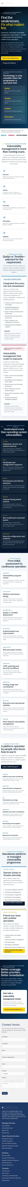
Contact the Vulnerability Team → (14, 1009)
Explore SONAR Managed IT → (11, 766)
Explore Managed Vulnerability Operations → (13, 950)
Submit (4, 1093)
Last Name (5, 1043)
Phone (4, 1064)
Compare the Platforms (9, 63)
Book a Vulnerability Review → (11, 58)
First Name (5, 1036)
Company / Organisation (8, 1057)
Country (4, 1070)
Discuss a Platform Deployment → (14, 903)
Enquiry (4, 1077)
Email (3, 1050)
